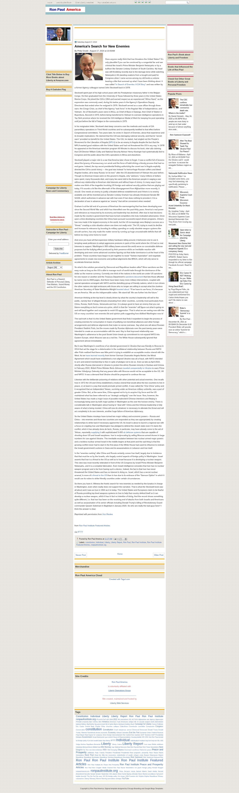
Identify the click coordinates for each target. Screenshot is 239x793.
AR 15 (136, 722)
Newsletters (155, 747)
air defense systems (132, 432)
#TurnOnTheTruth (103, 719)
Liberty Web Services (119, 703)
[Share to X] (123, 539)
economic (104, 732)
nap (113, 747)
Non (87, 750)
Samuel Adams (141, 771)
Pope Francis (99, 752)
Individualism (135, 740)
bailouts (78, 724)
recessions (112, 755)
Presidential (116, 752)
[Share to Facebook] (125, 539)
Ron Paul (127, 542)
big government (100, 724)
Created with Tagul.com (119, 579)
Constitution (82, 716)
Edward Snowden (122, 732)
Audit (152, 722)
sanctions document (134, 277)
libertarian (97, 744)
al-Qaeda (85, 722)
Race (151, 752)
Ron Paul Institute (139, 542)
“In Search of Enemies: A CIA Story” (130, 84)
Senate (92, 774)
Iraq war (154, 740)
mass (149, 744)
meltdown (160, 744)
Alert (100, 722)
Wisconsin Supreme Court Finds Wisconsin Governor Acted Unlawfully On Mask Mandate (180, 200)
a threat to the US (99, 475)
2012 (115, 719)
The (88, 776)
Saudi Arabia (152, 771)
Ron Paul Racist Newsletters (123, 768)
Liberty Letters (117, 744)
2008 (111, 719)
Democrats (143, 730)
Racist (156, 752)
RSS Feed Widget (57, 222)
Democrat (135, 730)
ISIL (158, 740)
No (84, 750)
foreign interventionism (114, 735)
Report (161, 755)
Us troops (121, 776)
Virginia (141, 776)
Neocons (124, 747)
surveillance (152, 774)
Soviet (124, 774)
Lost (145, 744)
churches (109, 726)
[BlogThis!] (120, 539)
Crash (116, 730)
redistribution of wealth (125, 755)
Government (87, 737)
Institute (142, 740)
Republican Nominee (107, 757)
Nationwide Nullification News (180, 173)
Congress (159, 726)
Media (154, 744)
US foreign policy (111, 776)
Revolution (126, 757)
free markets (135, 735)
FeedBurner (64, 253)
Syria (158, 774)
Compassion (150, 726)
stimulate (135, 774)
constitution (90, 542)
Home (49, 2)
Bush (132, 724)
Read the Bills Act (101, 755)
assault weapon (144, 722)
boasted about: (123, 289)
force (104, 735)
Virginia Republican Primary (153, 776)
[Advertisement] (143, 10)
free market (127, 735)
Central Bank (89, 726)
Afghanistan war (143, 719)
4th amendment (123, 719)
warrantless (111, 778)
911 (130, 719)
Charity (97, 726)
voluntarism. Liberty (82, 778)
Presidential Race (127, 752)
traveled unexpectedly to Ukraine (137, 368)
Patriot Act (143, 750)
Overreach (128, 750)
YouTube (125, 779)
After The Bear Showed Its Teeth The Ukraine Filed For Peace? (186, 146)
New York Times (144, 747)
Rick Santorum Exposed (151, 757)
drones (98, 732)
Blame (116, 724)
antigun (131, 722)
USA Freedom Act (132, 776)
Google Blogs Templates (154, 789)
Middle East (97, 747)
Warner (98, 778)
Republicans (118, 757)
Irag (146, 740)
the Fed (93, 776)
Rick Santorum (137, 757)
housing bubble (136, 737)
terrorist (83, 776)
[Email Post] (115, 539)
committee (141, 726)
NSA (105, 750)
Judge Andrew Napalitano (84, 744)
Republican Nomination (91, 757)
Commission (133, 726)
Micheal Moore (87, 747)
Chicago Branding (134, 789)
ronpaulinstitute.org (98, 545)
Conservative (80, 730)
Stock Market (142, 774)
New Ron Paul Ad (133, 747)
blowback (121, 724)
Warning (104, 778)
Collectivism (124, 726)
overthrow (135, 750)
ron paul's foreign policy (143, 768)
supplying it (96, 432)
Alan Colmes (93, 722)
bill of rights (109, 724)
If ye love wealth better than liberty (98, 740)
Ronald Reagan (157, 768)
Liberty (107, 542)
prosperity (145, 752)
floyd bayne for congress (93, 735)
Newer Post (81, 555)
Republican (79, 757)
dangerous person (125, 730)
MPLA (112, 142)
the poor (99, 776)
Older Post (158, 555)
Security (87, 774)
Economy (112, 732)
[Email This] (118, 539)
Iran (149, 740)
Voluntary (92, 778)
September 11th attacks (109, 774)
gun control (109, 737)
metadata (79, 747)
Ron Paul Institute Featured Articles (94, 525)
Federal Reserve (157, 732)
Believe (83, 724)
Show (120, 774)
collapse (116, 726)
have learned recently (95, 355)
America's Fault (115, 722)
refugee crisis (138, 755)
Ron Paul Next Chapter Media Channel (99, 768)
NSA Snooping (112, 750)
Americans (124, 722)
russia (133, 771)
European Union (145, 732)
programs (137, 752)
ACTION (135, 719)
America (105, 722)
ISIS (161, 740)
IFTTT (80, 532)
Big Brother (90, 724)
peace (149, 750)
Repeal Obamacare (151, 755)
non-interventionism (95, 750)
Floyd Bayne (80, 735)
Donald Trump (153, 730)
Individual (99, 542)
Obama (121, 750)
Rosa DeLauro (124, 771)
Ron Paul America (97, 789)
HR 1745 (145, 737)
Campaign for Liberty (143, 724)
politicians (91, 752)
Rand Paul (89, 755)
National (117, 747)
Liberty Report (116, 542)
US (104, 776)
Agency (152, 719)
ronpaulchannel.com (82, 771)
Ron (161, 757)
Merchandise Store (63, 2)
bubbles (127, 724)
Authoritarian (159, 722)
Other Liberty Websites (84, 2)
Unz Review (107, 514)
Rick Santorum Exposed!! (180, 135)
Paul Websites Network (107, 2)
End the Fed (134, 732)
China (103, 726)
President (108, 752)
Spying (129, 774)
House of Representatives (122, 737)
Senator (98, 774)
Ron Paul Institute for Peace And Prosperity (103, 764)
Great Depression (99, 737)
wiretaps (118, 778)
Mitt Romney (106, 747)
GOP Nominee (146, 735)
